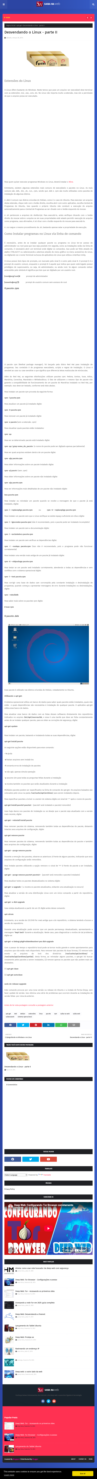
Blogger (35, 1459)
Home (91, 1459)
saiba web (76, 1014)
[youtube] (48, 1159)
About (73, 1459)
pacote (48, 1014)
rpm (55, 1014)
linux (41, 1014)
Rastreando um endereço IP (27, 1349)
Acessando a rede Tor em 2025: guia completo (35, 1303)
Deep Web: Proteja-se (24, 1337)
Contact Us (82, 1459)
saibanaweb (10, 1017)
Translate (47, 1175)
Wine (71, 182)
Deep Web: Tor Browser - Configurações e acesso (36, 1280)
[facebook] (12, 1159)
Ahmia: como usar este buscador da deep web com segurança (41, 1268)
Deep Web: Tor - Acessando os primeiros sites (35, 1291)
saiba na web (65, 1014)
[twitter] (30, 1159)
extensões (32, 1014)
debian (22, 1014)
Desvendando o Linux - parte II (17, 1067)
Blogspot (16, 1459)
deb (15, 1014)
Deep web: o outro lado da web (28, 1372)
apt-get (19, 25)
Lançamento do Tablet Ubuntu (28, 1326)
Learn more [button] (9, 1475)
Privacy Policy (9, 1189)
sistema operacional (25, 1017)
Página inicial (10, 25)
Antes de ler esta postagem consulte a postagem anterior (28, 1005)
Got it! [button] (83, 1474)
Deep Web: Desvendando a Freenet (30, 1314)
